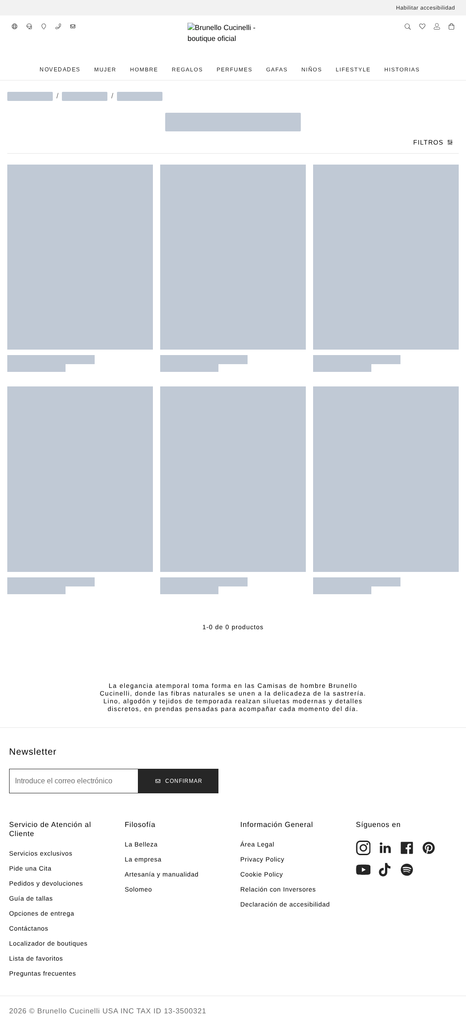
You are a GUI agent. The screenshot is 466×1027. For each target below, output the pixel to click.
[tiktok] (385, 869)
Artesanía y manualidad (162, 874)
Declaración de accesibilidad (285, 904)
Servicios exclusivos (40, 853)
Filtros (428, 142)
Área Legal (257, 844)
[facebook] (407, 848)
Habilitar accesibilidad (425, 8)
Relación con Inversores (278, 889)
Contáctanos (28, 928)
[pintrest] (428, 848)
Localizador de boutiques (48, 943)
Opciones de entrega (41, 913)
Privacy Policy (262, 859)
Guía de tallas (31, 898)
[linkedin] (385, 848)
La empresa (143, 859)
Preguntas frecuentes (42, 973)
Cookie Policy (261, 874)
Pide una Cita (30, 868)
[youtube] (363, 869)
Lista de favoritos (36, 958)
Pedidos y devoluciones (46, 883)
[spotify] (407, 869)
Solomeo (138, 889)
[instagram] (363, 848)
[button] (14, 26)
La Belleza (141, 844)
